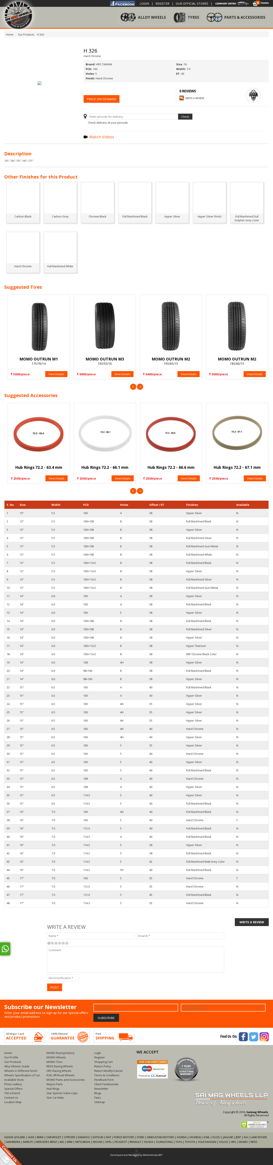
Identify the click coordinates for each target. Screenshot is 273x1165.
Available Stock (14, 1080)
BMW (40, 1137)
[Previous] (133, 386)
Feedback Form (104, 1080)
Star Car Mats (55, 1097)
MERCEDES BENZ (46, 1142)
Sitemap (99, 1102)
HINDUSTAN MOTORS (160, 1137)
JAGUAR (228, 1137)
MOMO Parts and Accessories (65, 1080)
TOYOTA (190, 1142)
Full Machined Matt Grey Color (205, 861)
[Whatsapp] (5, 948)
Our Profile (11, 1057)
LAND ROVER (259, 1137)
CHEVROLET (53, 1137)
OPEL (108, 1142)
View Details (55, 374)
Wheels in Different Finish (20, 1071)
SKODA (148, 1142)
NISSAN (97, 1142)
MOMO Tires (54, 1062)
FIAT (108, 1137)
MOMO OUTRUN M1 (37, 359)
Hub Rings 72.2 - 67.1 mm (235, 467)
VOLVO (223, 1142)
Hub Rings (53, 1089)
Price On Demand (101, 99)
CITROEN (69, 1137)
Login (144, 3)
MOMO (243, 1142)
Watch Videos (101, 136)
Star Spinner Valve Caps (62, 1093)
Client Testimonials (106, 1084)
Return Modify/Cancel (108, 1071)
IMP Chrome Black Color (201, 654)
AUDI (31, 1137)
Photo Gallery (13, 1084)
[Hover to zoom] (39, 83)
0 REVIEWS (187, 91)
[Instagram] (264, 1036)
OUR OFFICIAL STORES (192, 3)
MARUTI (28, 1142)
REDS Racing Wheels (59, 1066)
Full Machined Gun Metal (202, 546)
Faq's (97, 1097)
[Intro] (232, 3)
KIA (246, 1137)
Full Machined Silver (199, 538)
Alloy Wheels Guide (16, 1066)
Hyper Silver (194, 513)
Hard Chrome (194, 729)
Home (8, 1053)
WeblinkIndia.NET (153, 1154)
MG (62, 1142)
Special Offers (13, 1089)
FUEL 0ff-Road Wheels (60, 1075)
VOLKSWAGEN (207, 1142)
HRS (233, 1142)
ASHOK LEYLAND (14, 1137)
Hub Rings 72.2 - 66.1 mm (103, 467)
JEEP (239, 1137)
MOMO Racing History (60, 1053)
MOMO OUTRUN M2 (169, 359)
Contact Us (11, 1097)
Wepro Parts (54, 1084)
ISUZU (216, 1137)
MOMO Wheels (56, 1057)
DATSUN (98, 1137)
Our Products (12, 1062)
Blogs (97, 1093)
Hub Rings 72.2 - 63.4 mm (37, 467)
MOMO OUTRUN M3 (103, 359)
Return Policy (102, 1066)
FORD (140, 1137)
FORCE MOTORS (124, 1137)
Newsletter (101, 1089)
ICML (207, 1137)
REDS (254, 1142)
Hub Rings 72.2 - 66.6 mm (169, 467)
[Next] (140, 386)
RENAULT (135, 1142)
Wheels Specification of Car (22, 1075)
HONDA (182, 1137)
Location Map (13, 1102)
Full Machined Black (198, 521)
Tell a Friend (12, 1093)
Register (162, 3)
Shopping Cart (103, 1062)
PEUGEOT (121, 1142)
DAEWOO (84, 1137)
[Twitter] (253, 1036)
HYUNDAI (195, 1137)
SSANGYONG (164, 1142)
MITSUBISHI (82, 1142)
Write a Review (194, 98)
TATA (179, 1142)
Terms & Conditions (106, 1075)
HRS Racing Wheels (58, 1071)
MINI (70, 1142)
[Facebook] (122, 3)
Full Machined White (199, 554)
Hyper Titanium (196, 646)
